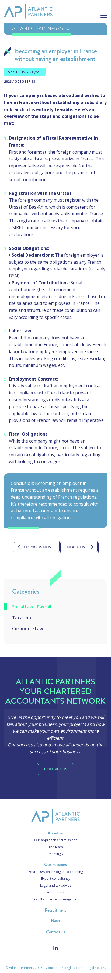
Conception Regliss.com (64, 967)
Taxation (21, 618)
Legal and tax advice (55, 885)
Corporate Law (27, 629)
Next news (77, 547)
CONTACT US (55, 769)
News (55, 921)
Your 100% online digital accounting (55, 872)
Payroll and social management (55, 899)
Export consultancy (55, 878)
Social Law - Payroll (31, 607)
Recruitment (55, 910)
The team (55, 847)
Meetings (56, 853)
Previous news (38, 547)
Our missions (55, 864)
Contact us (55, 932)
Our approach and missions (55, 840)
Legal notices (96, 967)
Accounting (55, 892)
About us (56, 833)
